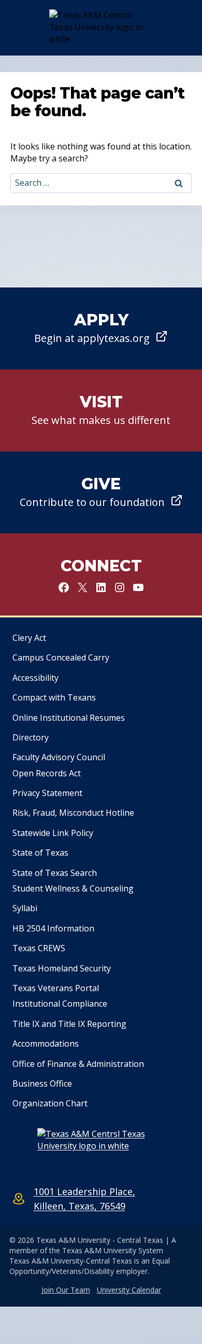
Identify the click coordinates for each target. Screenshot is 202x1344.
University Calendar (129, 1290)
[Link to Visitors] (101, 410)
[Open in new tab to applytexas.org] (101, 328)
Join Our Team (65, 1290)
